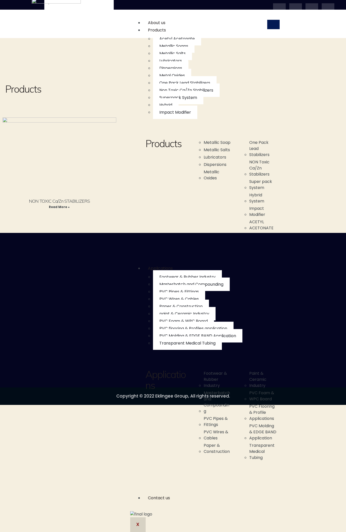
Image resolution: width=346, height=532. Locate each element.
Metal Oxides (172, 75)
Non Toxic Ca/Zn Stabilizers (186, 90)
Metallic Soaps (173, 46)
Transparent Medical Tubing (187, 343)
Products (157, 30)
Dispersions (170, 68)
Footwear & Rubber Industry (187, 277)
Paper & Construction (181, 306)
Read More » (59, 207)
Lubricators (170, 61)
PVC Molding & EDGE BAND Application (197, 336)
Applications (160, 268)
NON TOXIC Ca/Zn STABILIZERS (59, 201)
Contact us (159, 498)
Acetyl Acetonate (177, 39)
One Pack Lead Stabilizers (184, 83)
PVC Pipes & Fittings (179, 292)
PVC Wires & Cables (179, 299)
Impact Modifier (175, 112)
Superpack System (178, 97)
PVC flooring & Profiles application (193, 328)
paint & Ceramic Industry (184, 314)
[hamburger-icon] (273, 24)
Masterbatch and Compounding (191, 284)
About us (156, 23)
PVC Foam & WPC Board (183, 321)
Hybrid (165, 105)
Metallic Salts (172, 53)
